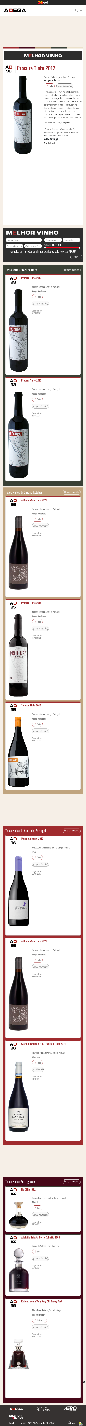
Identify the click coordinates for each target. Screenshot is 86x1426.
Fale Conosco (37, 1423)
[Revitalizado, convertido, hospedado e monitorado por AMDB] (81, 1423)
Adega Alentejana (52, 80)
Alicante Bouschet (50, 143)
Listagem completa (71, 269)
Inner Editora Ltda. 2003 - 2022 (20, 1423)
